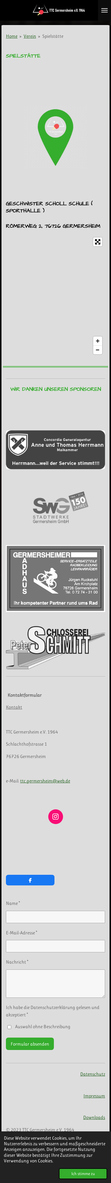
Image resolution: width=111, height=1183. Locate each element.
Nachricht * (17, 962)
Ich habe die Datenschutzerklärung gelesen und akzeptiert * (52, 1011)
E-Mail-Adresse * (21, 933)
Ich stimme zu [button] (83, 1173)
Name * (13, 903)
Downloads (94, 1117)
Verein (30, 36)
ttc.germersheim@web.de (45, 781)
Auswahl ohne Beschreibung (42, 1026)
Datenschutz (92, 1074)
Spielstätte (52, 36)
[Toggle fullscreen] (97, 241)
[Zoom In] (97, 341)
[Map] (55, 295)
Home (11, 36)
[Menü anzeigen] (104, 10)
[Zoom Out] (97, 349)
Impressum (94, 1096)
